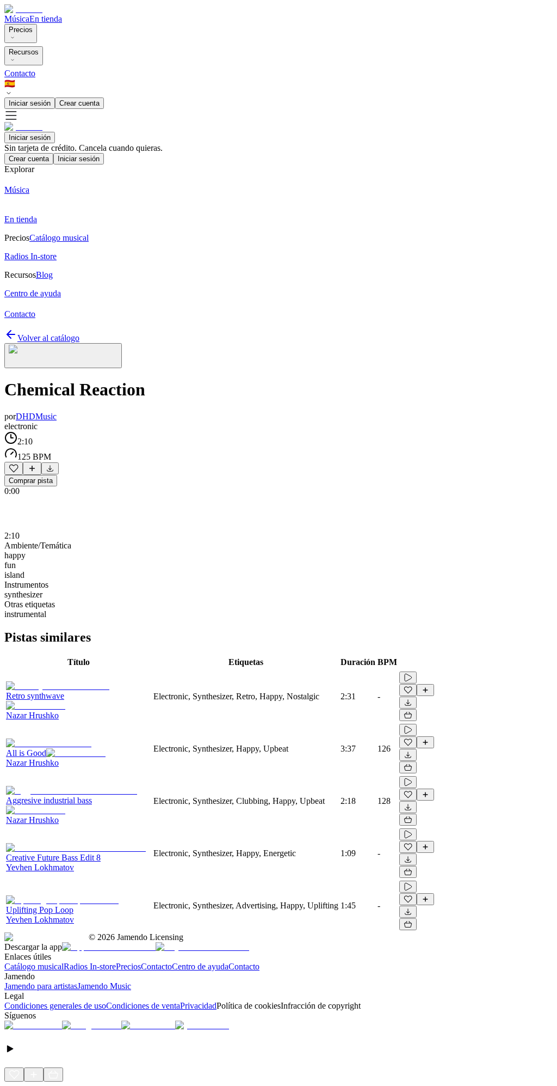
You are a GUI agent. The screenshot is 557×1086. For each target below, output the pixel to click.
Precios (21, 30)
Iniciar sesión (30, 103)
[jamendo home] (23, 9)
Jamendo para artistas (40, 986)
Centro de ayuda (200, 966)
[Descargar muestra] (50, 468)
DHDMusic (36, 416)
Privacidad (198, 1005)
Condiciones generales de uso (55, 1005)
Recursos (24, 52)
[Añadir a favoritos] (13, 468)
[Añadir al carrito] (408, 715)
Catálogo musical (34, 966)
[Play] (63, 355)
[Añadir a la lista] (32, 468)
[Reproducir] (408, 678)
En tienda (45, 18)
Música (16, 18)
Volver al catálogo (48, 338)
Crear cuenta (79, 103)
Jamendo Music (104, 986)
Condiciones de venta (143, 1005)
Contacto (19, 73)
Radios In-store (90, 966)
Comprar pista (31, 481)
